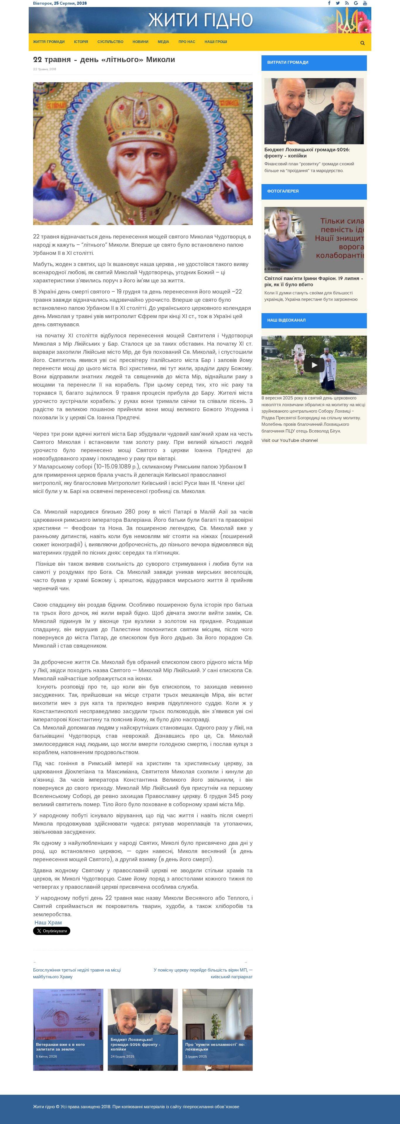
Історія (81, 42)
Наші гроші (216, 42)
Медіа (163, 42)
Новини (140, 42)
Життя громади (49, 42)
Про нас (187, 42)
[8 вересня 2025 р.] (314, 365)
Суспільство (110, 42)
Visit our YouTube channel (289, 440)
